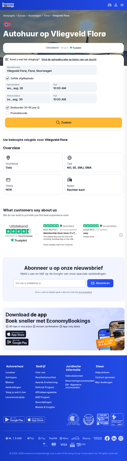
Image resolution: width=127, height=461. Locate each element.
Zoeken (66, 122)
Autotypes (11, 377)
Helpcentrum (102, 372)
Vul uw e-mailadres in (28, 283)
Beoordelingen (43, 402)
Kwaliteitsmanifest (45, 377)
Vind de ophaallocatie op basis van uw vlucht (68, 59)
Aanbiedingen (13, 387)
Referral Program (44, 387)
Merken (10, 382)
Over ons (40, 372)
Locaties (10, 372)
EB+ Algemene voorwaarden (73, 386)
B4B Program (42, 397)
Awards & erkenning (46, 382)
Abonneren (103, 283)
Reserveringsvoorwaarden (79, 380)
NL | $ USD (15, 438)
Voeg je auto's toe (16, 392)
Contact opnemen (105, 377)
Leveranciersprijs (15, 397)
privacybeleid (85, 292)
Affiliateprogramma (46, 392)
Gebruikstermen (74, 375)
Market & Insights (45, 407)
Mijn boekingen (103, 382)
